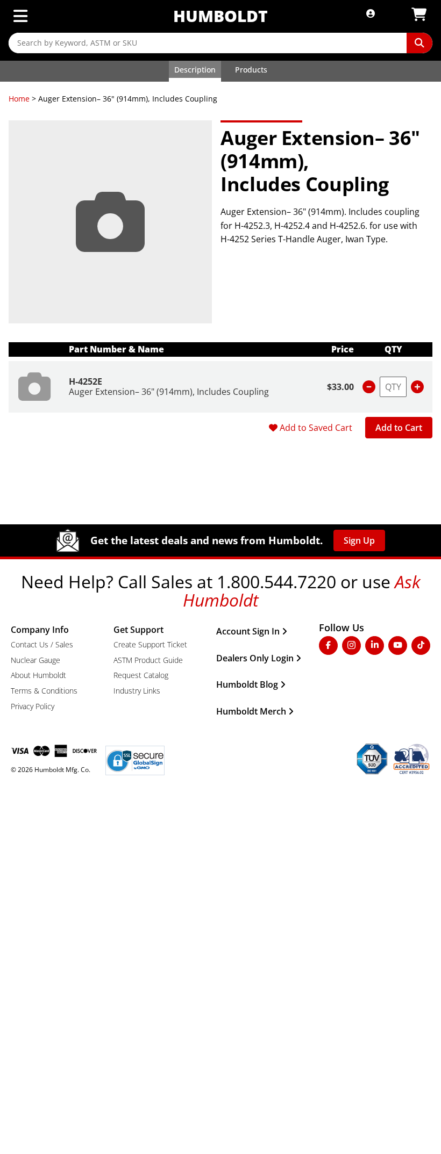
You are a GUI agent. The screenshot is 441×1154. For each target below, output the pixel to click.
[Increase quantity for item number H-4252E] (417, 386)
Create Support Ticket (150, 644)
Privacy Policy (32, 706)
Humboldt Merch (251, 711)
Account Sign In (248, 631)
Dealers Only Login (255, 658)
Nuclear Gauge (35, 660)
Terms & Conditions (44, 691)
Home (19, 98)
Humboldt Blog (247, 684)
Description (195, 69)
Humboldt (220, 16)
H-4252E (85, 381)
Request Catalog (140, 675)
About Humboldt (38, 675)
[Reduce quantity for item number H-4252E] (368, 386)
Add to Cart (398, 428)
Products (251, 69)
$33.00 (340, 387)
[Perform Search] (419, 43)
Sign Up (359, 540)
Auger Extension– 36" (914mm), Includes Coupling (169, 392)
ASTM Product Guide (148, 660)
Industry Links (136, 691)
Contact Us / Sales (42, 644)
